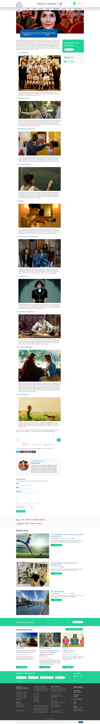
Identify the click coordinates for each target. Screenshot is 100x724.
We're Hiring (78, 8)
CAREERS (75, 696)
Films (22, 519)
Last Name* (30, 675)
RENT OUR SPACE (77, 692)
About (28, 8)
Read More (57, 545)
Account (80, 3)
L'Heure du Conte (68, 651)
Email (17, 487)
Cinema (47, 34)
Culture (33, 523)
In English (28, 519)
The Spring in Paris (57, 591)
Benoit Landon (55, 593)
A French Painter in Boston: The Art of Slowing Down (64, 564)
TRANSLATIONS (77, 690)
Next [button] (59, 440)
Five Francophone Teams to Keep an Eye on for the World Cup (67, 535)
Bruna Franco (55, 538)
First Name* (18, 675)
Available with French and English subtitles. (48, 161)
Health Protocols (20, 710)
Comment (18, 491)
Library (48, 8)
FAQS (75, 703)
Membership (56, 8)
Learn (34, 8)
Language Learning (39, 519)
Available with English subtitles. (32, 95)
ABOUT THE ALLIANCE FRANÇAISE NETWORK (78, 687)
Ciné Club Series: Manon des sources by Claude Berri (49, 651)
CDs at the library (50, 307)
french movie (50, 40)
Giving (64, 8)
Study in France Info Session (26, 651)
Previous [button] (18, 440)
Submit (69, 49)
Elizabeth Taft (27, 34)
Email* (41, 675)
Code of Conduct (78, 699)
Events (41, 8)
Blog (70, 8)
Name (18, 483)
